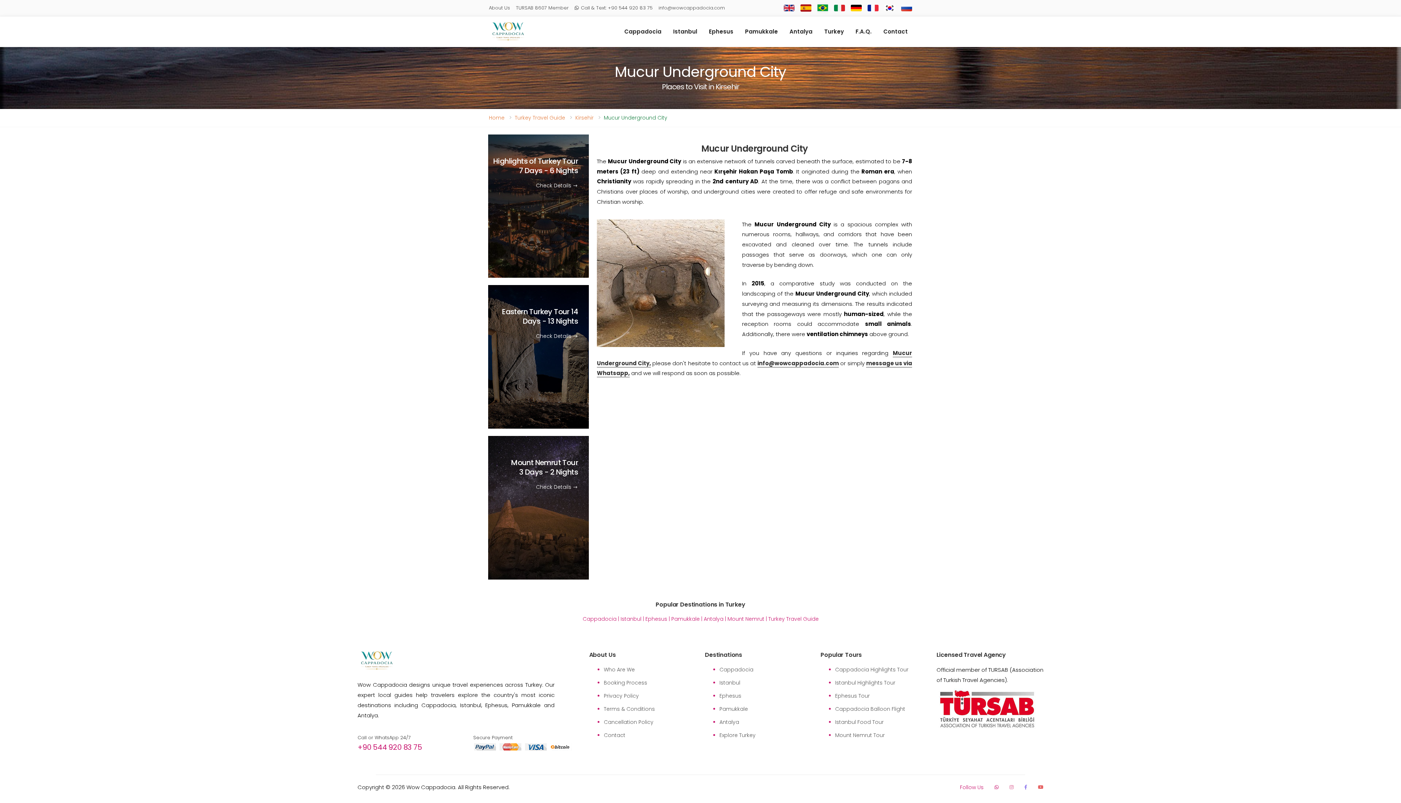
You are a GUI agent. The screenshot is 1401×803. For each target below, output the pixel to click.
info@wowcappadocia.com (692, 7)
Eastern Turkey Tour (540, 317)
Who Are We (619, 669)
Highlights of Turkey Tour (535, 166)
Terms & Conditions (629, 709)
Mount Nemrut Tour (544, 467)
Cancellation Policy (628, 722)
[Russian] (906, 8)
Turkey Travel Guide (540, 117)
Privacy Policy (621, 695)
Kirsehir (584, 117)
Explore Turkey (737, 735)
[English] (789, 8)
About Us (499, 7)
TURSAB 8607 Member (542, 7)
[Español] (805, 8)
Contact (895, 31)
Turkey (834, 31)
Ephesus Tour (852, 695)
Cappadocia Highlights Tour (871, 669)
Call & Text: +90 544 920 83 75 (617, 7)
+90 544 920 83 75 (390, 747)
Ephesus (721, 31)
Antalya (801, 31)
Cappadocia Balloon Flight (870, 709)
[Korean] (889, 8)
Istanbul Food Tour (859, 722)
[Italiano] (839, 8)
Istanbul (685, 31)
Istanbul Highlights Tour (865, 682)
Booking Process (625, 682)
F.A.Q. (864, 31)
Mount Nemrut (745, 619)
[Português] (822, 8)
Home (497, 117)
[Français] (873, 8)
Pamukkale (761, 31)
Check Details (554, 185)
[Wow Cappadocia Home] (508, 31)
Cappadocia (642, 31)
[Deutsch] (856, 8)
